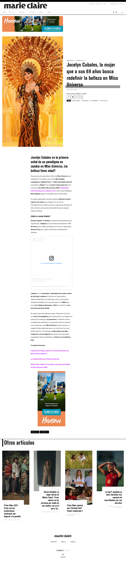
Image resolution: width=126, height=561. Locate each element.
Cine (5, 502)
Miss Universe (104, 100)
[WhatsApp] (81, 97)
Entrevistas (54, 489)
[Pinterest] (77, 97)
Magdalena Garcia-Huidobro (74, 515)
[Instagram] (116, 12)
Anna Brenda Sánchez (12, 520)
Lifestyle (80, 60)
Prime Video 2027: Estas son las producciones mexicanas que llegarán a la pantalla (12, 511)
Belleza (70, 60)
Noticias (63, 541)
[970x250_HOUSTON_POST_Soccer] (32, 31)
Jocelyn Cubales (76, 100)
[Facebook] (113, 12)
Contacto (72, 541)
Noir (63, 554)
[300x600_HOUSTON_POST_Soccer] (51, 428)
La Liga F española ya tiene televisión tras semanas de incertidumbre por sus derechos (113, 497)
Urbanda (63, 557)
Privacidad (54, 541)
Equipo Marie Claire (78, 94)
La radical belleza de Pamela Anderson (45, 359)
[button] (122, 12)
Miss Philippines (94, 100)
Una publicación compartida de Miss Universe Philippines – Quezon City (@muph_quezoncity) (59, 286)
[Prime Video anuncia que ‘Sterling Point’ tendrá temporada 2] (78, 478)
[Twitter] (73, 97)
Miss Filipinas (85, 100)
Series (69, 502)
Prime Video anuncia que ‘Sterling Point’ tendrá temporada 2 (75, 508)
